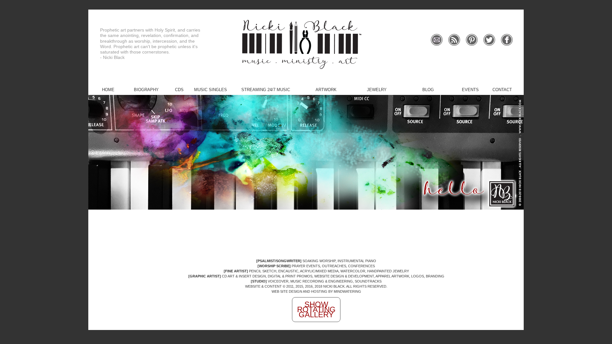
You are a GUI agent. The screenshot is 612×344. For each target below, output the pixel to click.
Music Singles (210, 89)
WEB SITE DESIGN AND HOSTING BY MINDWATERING (316, 291)
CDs (179, 89)
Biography (146, 89)
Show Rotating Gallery (316, 309)
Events (470, 89)
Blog (428, 89)
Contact (502, 89)
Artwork (326, 89)
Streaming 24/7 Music (265, 89)
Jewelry (377, 89)
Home (108, 89)
